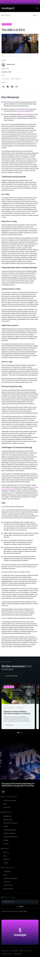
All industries (7, 816)
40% (26, 588)
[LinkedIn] (12, 86)
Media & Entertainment (10, 837)
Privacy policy (5, 950)
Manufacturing (7, 819)
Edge (4, 804)
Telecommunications (9, 830)
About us (6, 852)
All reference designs (9, 800)
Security (5, 843)
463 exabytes (21, 111)
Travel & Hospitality (9, 833)
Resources (6, 859)
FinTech (5, 826)
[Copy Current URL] (16, 86)
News (5, 856)
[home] (7, 8)
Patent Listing (7, 885)
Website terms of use (25, 950)
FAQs (5, 875)
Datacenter (7, 807)
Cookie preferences (6, 954)
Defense (6, 840)
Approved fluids (8, 888)
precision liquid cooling (28, 114)
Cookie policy (14, 950)
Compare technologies (10, 878)
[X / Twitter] (3, 86)
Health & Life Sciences (10, 823)
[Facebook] (7, 86)
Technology (7, 871)
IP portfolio (6, 882)
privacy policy (23, 911)
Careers (5, 863)
